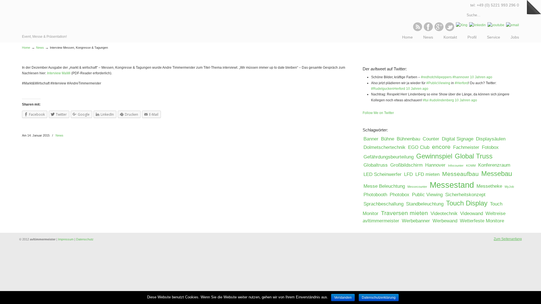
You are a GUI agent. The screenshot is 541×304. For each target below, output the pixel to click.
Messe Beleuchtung (384, 186)
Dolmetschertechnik (384, 147)
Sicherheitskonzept (465, 194)
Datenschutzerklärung (379, 297)
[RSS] (417, 30)
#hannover (461, 77)
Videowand (471, 213)
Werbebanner (416, 220)
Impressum (66, 239)
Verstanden (343, 297)
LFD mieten (427, 174)
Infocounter (456, 165)
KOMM (471, 165)
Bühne (387, 139)
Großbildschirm (406, 165)
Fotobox (490, 147)
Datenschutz (85, 239)
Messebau (496, 173)
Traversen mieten (404, 213)
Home (26, 47)
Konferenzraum (494, 165)
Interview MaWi (58, 73)
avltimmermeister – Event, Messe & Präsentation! (46, 17)
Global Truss (474, 156)
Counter (431, 139)
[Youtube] (495, 25)
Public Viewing (427, 194)
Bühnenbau (408, 139)
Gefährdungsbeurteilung (388, 157)
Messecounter (417, 186)
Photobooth (375, 194)
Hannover (435, 165)
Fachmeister (466, 147)
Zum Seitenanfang (508, 239)
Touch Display (466, 203)
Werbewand (445, 220)
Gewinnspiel (434, 156)
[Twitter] (449, 30)
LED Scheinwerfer (382, 174)
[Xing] (461, 25)
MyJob (509, 186)
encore (441, 147)
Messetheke (489, 186)
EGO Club (418, 147)
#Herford (461, 83)
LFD (408, 174)
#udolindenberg (441, 100)
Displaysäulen (490, 139)
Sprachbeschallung (383, 204)
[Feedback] (4, 91)
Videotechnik (444, 213)
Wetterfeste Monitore (482, 220)
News (40, 47)
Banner (370, 139)
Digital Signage (457, 139)
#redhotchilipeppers (436, 77)
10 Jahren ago (481, 77)
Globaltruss (375, 165)
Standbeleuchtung (425, 204)
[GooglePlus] (439, 30)
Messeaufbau (460, 174)
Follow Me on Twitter (378, 113)
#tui (426, 100)
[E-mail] (512, 25)
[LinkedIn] (477, 25)
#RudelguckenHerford (388, 89)
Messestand (452, 184)
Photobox (399, 194)
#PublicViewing (438, 83)
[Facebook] (428, 30)
